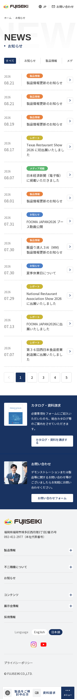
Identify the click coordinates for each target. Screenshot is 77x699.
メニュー (68, 694)
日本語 (55, 632)
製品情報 (51, 61)
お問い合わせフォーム (52, 498)
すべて (10, 61)
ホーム (7, 17)
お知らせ (30, 61)
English (39, 632)
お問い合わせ (65, 6)
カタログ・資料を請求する (51, 441)
